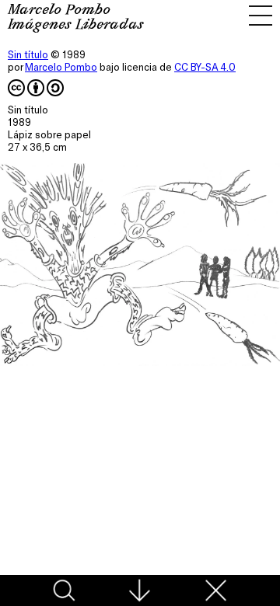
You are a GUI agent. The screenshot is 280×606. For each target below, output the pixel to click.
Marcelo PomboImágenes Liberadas (76, 18)
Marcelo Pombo (61, 67)
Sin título (28, 54)
